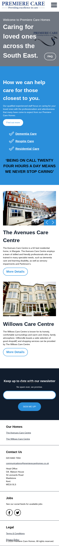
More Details (15, 271)
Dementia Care (26, 133)
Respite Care (24, 141)
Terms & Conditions (15, 533)
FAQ (50, 56)
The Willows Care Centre (18, 439)
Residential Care (27, 148)
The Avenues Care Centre (18, 433)
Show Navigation (54, 5)
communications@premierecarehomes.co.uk (27, 463)
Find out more (13, 122)
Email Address (29, 382)
